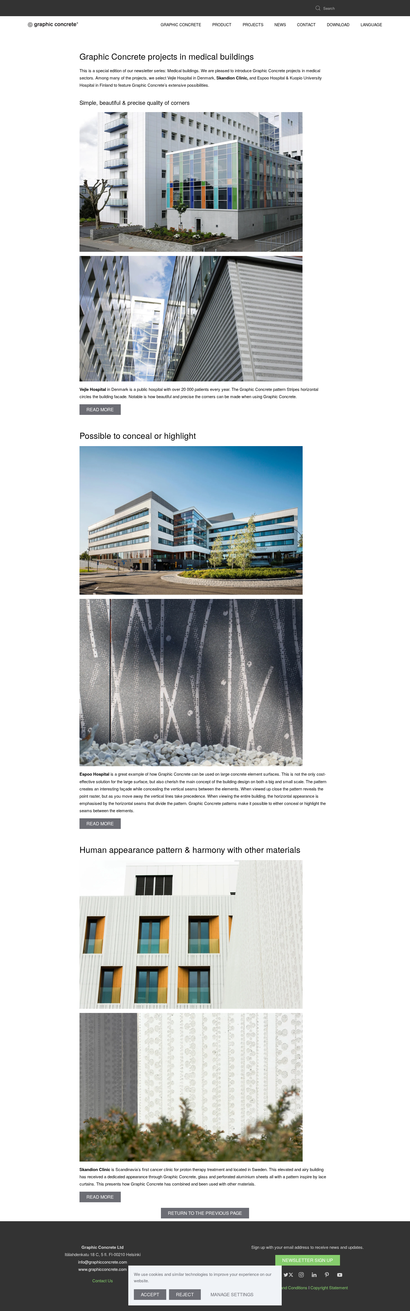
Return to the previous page (205, 1213)
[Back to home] (53, 24)
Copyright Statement (329, 1287)
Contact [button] (306, 24)
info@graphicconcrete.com (102, 1262)
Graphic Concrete (181, 24)
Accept (150, 1294)
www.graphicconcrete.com (102, 1269)
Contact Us (102, 1280)
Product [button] (221, 24)
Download (338, 24)
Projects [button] (253, 24)
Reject (185, 1294)
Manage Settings (232, 1294)
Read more (100, 409)
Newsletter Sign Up (307, 1260)
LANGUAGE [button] (371, 24)
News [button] (280, 24)
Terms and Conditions (287, 1287)
